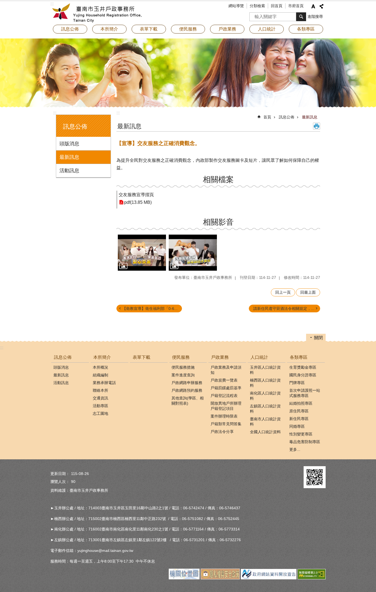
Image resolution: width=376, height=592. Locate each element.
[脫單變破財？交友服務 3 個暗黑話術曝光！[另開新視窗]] (142, 253)
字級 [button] (313, 6)
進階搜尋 (315, 16)
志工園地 (100, 413)
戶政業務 (220, 357)
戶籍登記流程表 (224, 395)
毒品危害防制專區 (304, 442)
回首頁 (276, 6)
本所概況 (100, 367)
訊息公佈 (286, 117)
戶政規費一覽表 (224, 380)
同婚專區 (297, 426)
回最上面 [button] (308, 292)
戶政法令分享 (222, 431)
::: (54, 112)
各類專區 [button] (306, 29)
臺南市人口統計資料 (265, 421)
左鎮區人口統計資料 (265, 408)
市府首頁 (296, 6)
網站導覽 (236, 6)
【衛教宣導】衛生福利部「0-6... (150, 308)
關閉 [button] (318, 337)
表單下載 (148, 29)
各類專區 (298, 357)
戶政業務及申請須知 (226, 370)
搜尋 (253, 15)
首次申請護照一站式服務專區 (304, 393)
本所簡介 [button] (109, 29)
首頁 (267, 117)
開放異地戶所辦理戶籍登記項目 (226, 406)
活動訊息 (69, 170)
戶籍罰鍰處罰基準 (226, 388)
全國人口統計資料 (265, 432)
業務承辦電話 (104, 382)
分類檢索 (257, 6)
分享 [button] (321, 6)
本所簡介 (102, 357)
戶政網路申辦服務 (186, 382)
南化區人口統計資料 (265, 396)
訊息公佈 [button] (70, 29)
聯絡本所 (100, 390)
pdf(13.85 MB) (138, 202)
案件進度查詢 (183, 375)
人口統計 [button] (267, 29)
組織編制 (100, 375)
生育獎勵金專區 (302, 367)
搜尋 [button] (301, 16)
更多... (294, 449)
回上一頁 (283, 292)
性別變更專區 (300, 434)
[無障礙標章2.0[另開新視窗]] (312, 578)
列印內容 (316, 126)
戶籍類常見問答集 (226, 424)
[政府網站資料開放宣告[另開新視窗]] (268, 578)
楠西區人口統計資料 (265, 383)
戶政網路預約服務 (186, 390)
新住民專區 (299, 418)
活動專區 (100, 406)
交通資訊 (100, 398)
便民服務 (181, 357)
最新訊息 (69, 157)
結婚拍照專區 (300, 403)
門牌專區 (297, 382)
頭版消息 (69, 143)
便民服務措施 (183, 367)
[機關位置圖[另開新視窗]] (184, 578)
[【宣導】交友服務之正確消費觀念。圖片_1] (315, 477)
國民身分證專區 (302, 375)
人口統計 (259, 357)
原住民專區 (299, 411)
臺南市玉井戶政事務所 (98, 12)
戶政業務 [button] (227, 29)
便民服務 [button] (188, 29)
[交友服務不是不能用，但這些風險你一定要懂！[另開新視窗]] (193, 253)
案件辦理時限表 (224, 416)
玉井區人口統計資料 (265, 370)
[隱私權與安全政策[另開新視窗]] (220, 578)
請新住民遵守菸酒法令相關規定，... (283, 308)
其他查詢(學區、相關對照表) (187, 400)
